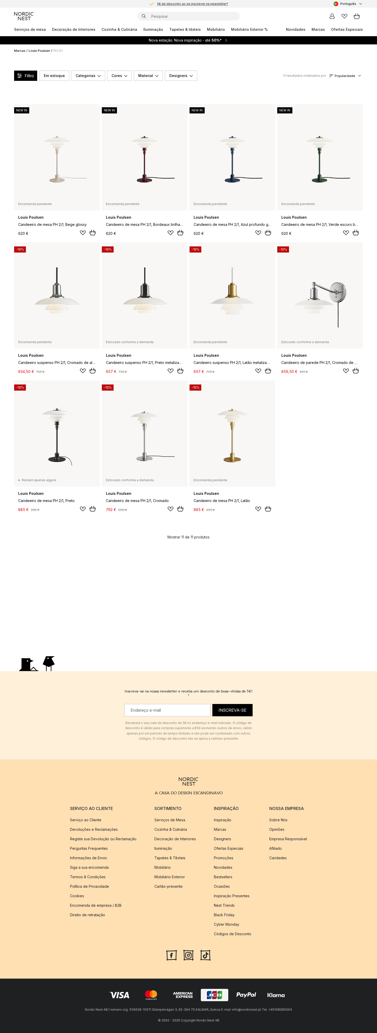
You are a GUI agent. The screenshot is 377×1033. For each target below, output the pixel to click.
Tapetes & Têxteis (169, 858)
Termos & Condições (88, 877)
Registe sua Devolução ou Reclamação (103, 839)
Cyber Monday (226, 924)
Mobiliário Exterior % (249, 29)
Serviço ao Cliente (85, 820)
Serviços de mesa (30, 29)
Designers (178, 75)
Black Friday (224, 915)
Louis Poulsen (39, 51)
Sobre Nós (278, 820)
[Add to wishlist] (83, 232)
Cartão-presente (168, 886)
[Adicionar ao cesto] (93, 232)
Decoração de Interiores (73, 29)
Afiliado (275, 848)
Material (145, 75)
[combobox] (348, 4)
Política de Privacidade (89, 886)
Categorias (85, 75)
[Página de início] (24, 16)
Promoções (223, 858)
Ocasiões (222, 886)
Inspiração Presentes (232, 896)
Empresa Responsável (288, 839)
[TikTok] (205, 955)
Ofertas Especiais (347, 29)
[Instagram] (188, 955)
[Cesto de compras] (357, 16)
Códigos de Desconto (232, 934)
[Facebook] (171, 955)
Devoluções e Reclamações (94, 829)
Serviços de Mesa (169, 820)
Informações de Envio (88, 858)
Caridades (278, 858)
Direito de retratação (87, 915)
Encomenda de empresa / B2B (96, 905)
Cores (117, 75)
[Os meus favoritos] (344, 16)
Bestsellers (223, 877)
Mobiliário (216, 29)
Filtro (29, 75)
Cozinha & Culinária (119, 29)
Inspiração (222, 820)
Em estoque (54, 75)
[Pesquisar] (144, 16)
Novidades (295, 29)
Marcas (318, 29)
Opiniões (276, 829)
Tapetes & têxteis (185, 29)
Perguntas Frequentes (89, 848)
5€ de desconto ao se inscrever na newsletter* (192, 4)
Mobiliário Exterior (169, 877)
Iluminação (153, 29)
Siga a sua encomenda (89, 867)
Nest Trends (224, 905)
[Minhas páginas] (332, 16)
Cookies (77, 896)
